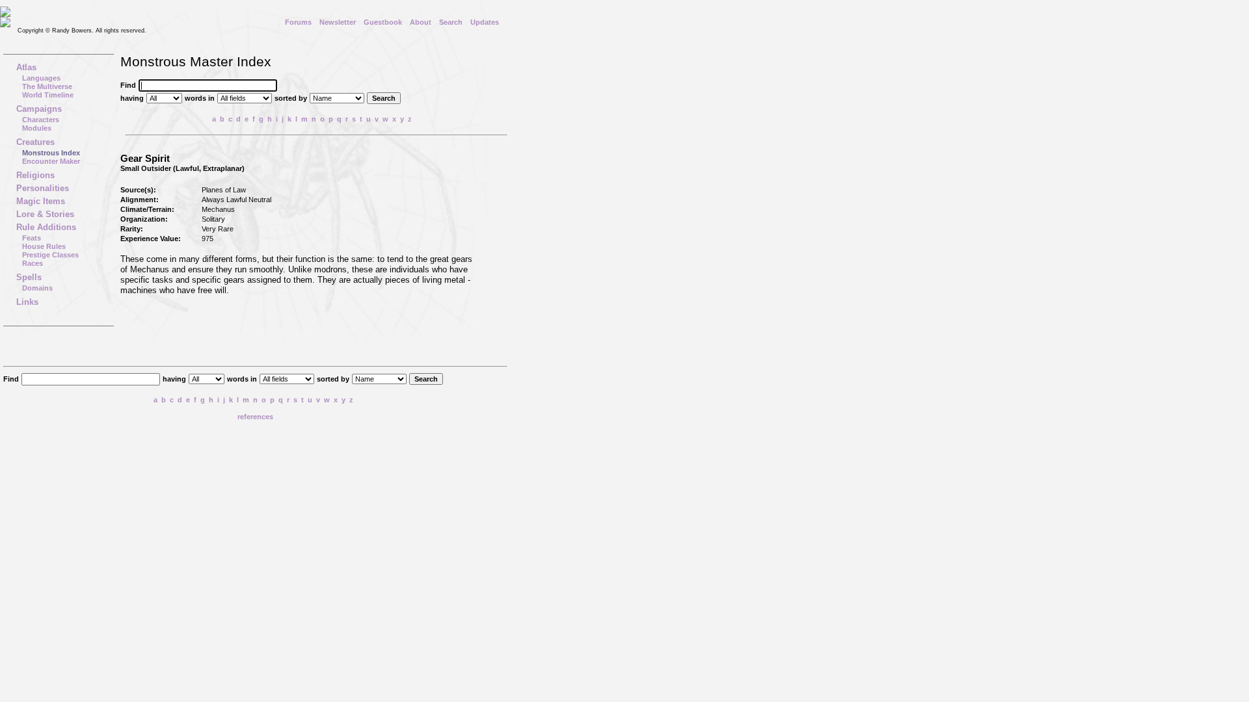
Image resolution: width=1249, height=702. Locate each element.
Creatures (35, 142)
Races (32, 263)
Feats (31, 238)
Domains (37, 288)
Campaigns (39, 109)
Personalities (42, 188)
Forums (298, 22)
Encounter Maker (51, 161)
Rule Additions (46, 227)
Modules (36, 128)
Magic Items (40, 201)
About (420, 22)
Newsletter (337, 22)
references (255, 417)
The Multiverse (47, 86)
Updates (484, 22)
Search (451, 22)
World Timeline (48, 95)
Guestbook (383, 22)
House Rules (44, 246)
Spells (29, 277)
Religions (35, 175)
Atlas (26, 67)
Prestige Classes (50, 255)
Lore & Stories (45, 214)
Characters (40, 120)
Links (27, 302)
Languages (41, 78)
